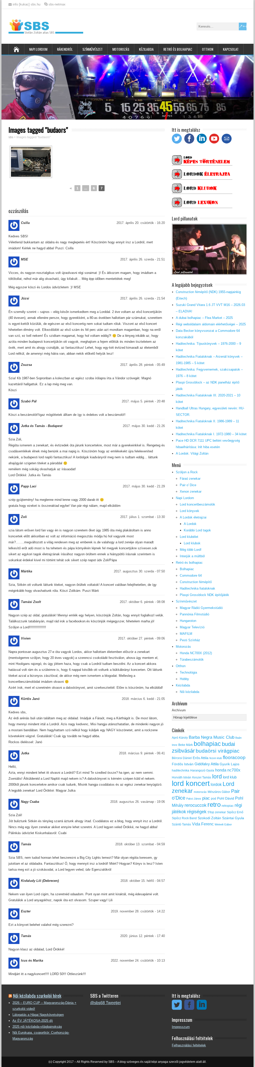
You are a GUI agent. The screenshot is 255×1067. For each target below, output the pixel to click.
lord (217, 776)
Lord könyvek (189, 511)
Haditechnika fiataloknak (197, 588)
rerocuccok (195, 805)
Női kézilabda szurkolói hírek (37, 995)
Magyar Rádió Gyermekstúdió (201, 608)
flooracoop (234, 757)
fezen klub (215, 758)
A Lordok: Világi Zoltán (192, 453)
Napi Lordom (38, 49)
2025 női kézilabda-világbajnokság (37, 1026)
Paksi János (193, 798)
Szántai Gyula (233, 818)
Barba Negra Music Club (211, 737)
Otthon (207, 49)
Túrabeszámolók (192, 659)
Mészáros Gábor (219, 792)
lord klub (230, 777)
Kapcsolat (231, 49)
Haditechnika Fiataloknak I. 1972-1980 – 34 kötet (211, 434)
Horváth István (181, 777)
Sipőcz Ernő (235, 812)
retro (214, 804)
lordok (216, 784)
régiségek (196, 811)
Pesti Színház (190, 640)
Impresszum (181, 1027)
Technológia (188, 672)
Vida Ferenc (203, 824)
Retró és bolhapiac (177, 49)
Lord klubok (192, 543)
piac (206, 798)
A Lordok (190, 524)
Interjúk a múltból (192, 556)
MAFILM (186, 634)
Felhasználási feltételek (189, 1045)
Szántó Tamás (181, 824)
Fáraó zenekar (190, 478)
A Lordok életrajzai (193, 517)
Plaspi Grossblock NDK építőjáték (204, 595)
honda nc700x (227, 770)
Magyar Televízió (192, 627)
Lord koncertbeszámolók (197, 504)
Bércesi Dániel (182, 758)
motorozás (200, 791)
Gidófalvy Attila (206, 764)
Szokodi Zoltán (209, 818)
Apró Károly (180, 737)
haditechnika (180, 770)
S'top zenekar (216, 812)
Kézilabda (146, 49)
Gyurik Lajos (229, 764)
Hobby (184, 679)
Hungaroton (188, 621)
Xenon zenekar (190, 491)
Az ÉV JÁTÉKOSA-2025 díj (32, 1021)
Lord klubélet (189, 537)
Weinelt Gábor (223, 824)
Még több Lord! (190, 550)
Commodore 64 (191, 575)
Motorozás (120, 49)
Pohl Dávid (225, 798)
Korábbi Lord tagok (197, 530)
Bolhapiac (187, 569)
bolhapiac (207, 743)
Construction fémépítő (196, 582)
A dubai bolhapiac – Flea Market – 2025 (204, 318)
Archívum (179, 710)
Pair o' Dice (188, 485)
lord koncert (191, 783)
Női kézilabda (189, 692)
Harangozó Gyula (202, 770)
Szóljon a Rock (187, 472)
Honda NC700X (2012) (196, 653)
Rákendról (65, 49)
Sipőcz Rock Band (184, 818)
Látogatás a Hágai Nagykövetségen (38, 1015)
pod (213, 798)
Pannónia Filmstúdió (194, 614)
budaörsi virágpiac (218, 751)
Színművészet (92, 49)
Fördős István (182, 764)
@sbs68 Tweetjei (105, 1003)
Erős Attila (200, 758)
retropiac (228, 806)
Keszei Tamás (201, 777)
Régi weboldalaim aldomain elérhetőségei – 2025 (211, 324)
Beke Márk (185, 745)
